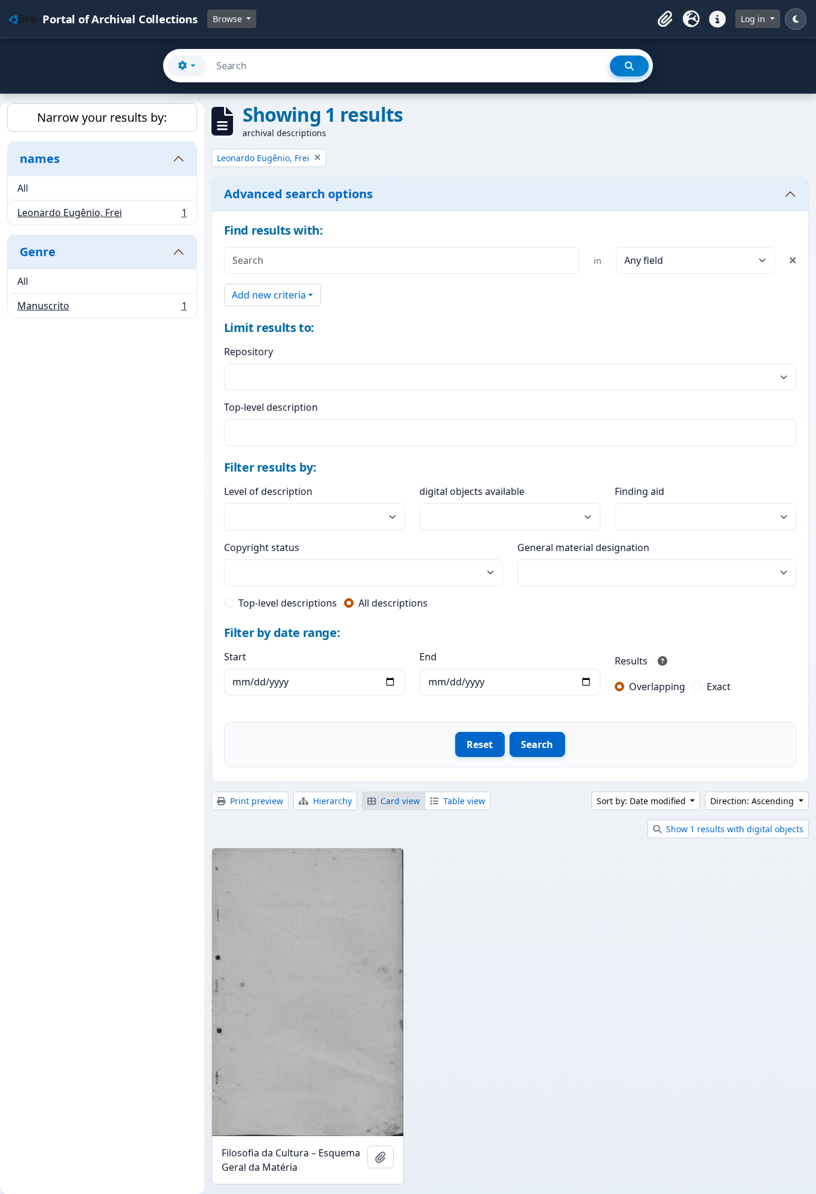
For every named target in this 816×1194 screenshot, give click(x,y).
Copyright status (261, 547)
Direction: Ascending (753, 801)
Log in (754, 18)
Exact (719, 686)
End (428, 656)
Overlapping (657, 686)
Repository (248, 351)
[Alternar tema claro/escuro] (795, 19)
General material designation (583, 547)
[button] (665, 19)
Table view (463, 801)
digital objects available (471, 491)
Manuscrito (102, 308)
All (22, 188)
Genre (38, 252)
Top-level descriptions (287, 603)
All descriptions (393, 603)
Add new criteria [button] (269, 294)
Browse (228, 18)
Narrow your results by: (102, 117)
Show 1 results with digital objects (733, 829)
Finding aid (639, 491)
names (40, 158)
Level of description (268, 491)
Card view (399, 801)
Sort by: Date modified (642, 801)
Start (235, 656)
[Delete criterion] (792, 260)
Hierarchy (331, 801)
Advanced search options (298, 194)
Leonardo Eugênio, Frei (102, 215)
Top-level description (271, 407)
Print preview (255, 801)
